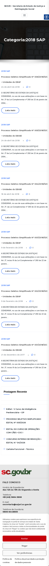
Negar (24, 545)
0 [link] (29, 87)
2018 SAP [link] (5, 71)
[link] (10, 87)
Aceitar (24, 538)
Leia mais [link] (10, 110)
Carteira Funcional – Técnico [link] (20, 449)
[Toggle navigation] (24, 15)
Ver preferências (24, 553)
